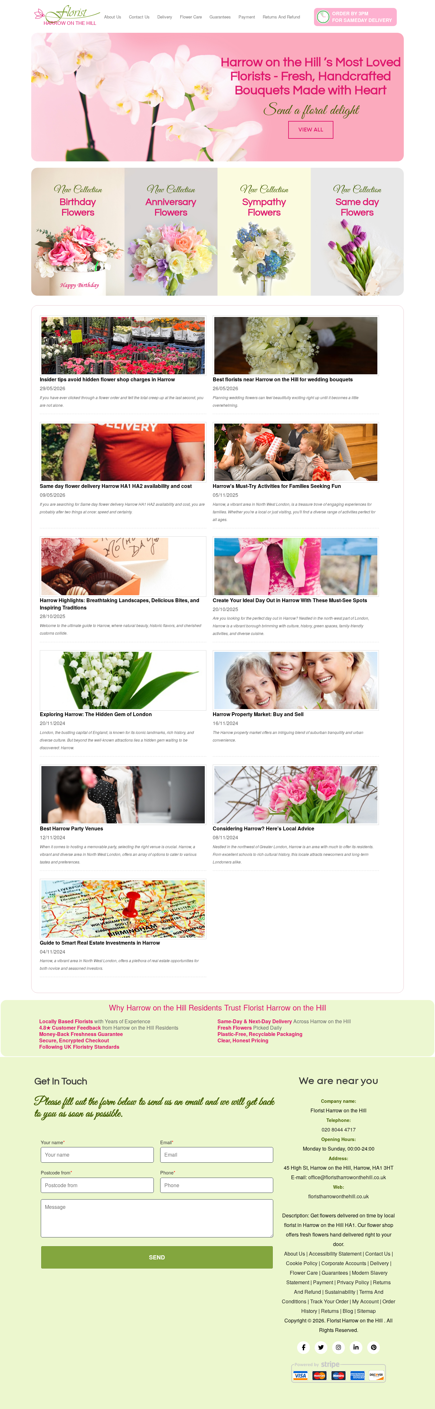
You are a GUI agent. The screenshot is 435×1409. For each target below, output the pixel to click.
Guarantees (220, 17)
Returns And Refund (281, 17)
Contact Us (139, 17)
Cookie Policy (301, 1263)
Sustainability (340, 1291)
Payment (247, 17)
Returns (330, 1310)
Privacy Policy (353, 1282)
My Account (365, 1301)
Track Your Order (329, 1301)
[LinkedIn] (356, 1347)
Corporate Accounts (343, 1263)
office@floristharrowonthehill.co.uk (347, 1177)
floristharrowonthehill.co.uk (338, 1196)
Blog (348, 1310)
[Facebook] (303, 1347)
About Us (112, 17)
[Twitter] (321, 1347)
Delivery (164, 17)
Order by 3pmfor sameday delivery (362, 17)
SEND (157, 1257)
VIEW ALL (310, 129)
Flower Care (191, 17)
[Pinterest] (373, 1347)
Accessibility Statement (335, 1253)
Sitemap (366, 1310)
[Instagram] (338, 1347)
